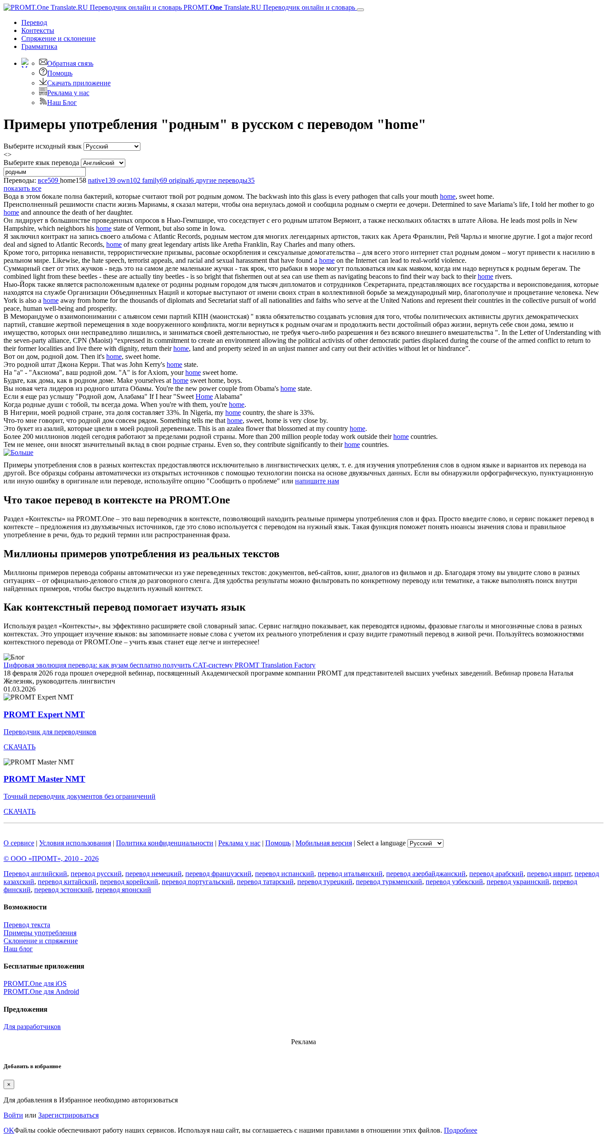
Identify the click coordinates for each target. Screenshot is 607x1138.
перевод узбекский (454, 881)
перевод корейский (129, 881)
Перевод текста (27, 925)
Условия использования (75, 843)
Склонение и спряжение (41, 941)
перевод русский (96, 873)
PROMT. (268, 7)
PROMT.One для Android (41, 991)
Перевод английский (35, 873)
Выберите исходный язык (43, 146)
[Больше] (18, 452)
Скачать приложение (79, 83)
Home (204, 396)
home (447, 196)
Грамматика (39, 46)
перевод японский (123, 889)
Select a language (381, 843)
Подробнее (460, 1130)
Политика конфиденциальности (164, 843)
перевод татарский (265, 881)
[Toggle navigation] (360, 9)
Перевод (34, 22)
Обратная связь (70, 63)
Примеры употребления (40, 933)
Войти (13, 1115)
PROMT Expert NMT (44, 714)
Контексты (37, 30)
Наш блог (18, 949)
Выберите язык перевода (41, 162)
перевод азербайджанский (426, 873)
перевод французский (218, 873)
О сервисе (19, 843)
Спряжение (58, 38)
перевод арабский (496, 873)
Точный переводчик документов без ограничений (80, 796)
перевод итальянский (350, 873)
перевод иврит (549, 873)
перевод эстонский (63, 889)
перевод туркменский (389, 881)
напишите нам (317, 481)
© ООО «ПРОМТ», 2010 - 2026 (51, 858)
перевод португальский (197, 881)
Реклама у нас (68, 93)
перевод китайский (67, 881)
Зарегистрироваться (68, 1115)
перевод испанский (284, 873)
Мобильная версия (324, 843)
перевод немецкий (153, 873)
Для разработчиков (32, 1026)
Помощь (59, 73)
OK (9, 1130)
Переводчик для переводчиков (50, 732)
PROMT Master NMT (44, 779)
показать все (22, 188)
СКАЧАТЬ (20, 747)
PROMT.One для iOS (35, 983)
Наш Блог (62, 102)
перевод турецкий (324, 881)
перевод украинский (518, 881)
